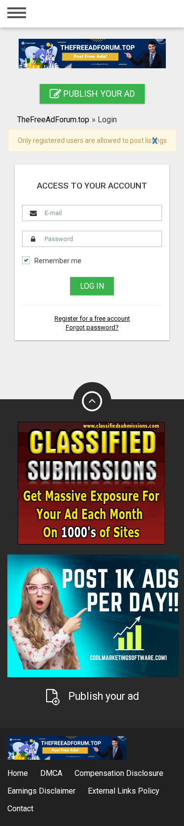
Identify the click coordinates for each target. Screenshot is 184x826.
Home (17, 773)
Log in (92, 286)
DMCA (51, 773)
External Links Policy (123, 791)
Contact (20, 808)
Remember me (57, 261)
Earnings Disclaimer (41, 791)
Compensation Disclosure (119, 773)
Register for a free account (92, 318)
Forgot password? (92, 327)
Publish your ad (98, 93)
